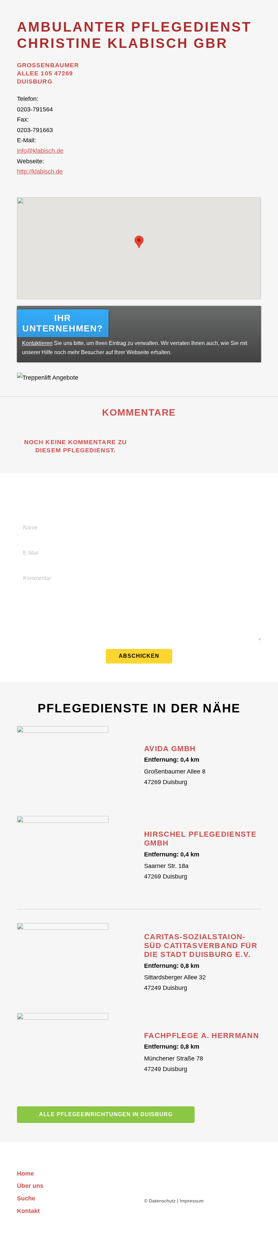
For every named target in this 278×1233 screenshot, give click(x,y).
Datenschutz (162, 1200)
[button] (139, 242)
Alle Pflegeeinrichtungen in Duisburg (106, 1114)
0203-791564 (35, 109)
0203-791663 (35, 130)
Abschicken (139, 656)
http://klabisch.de (40, 171)
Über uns (30, 1185)
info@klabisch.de (40, 150)
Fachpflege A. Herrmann (201, 1035)
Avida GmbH (170, 748)
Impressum (192, 1200)
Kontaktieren (37, 343)
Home (25, 1173)
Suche (26, 1198)
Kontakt (28, 1211)
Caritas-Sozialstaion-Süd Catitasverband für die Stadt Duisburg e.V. (200, 945)
